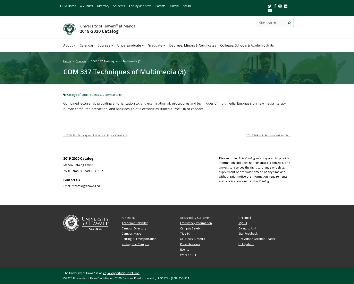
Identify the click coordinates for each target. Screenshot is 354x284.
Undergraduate (129, 45)
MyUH (187, 6)
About (68, 45)
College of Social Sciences (84, 95)
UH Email (244, 218)
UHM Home (68, 6)
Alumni (174, 6)
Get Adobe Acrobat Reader (256, 239)
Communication (113, 95)
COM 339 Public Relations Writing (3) (268, 135)
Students (119, 6)
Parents (160, 6)
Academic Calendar (135, 223)
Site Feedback (248, 233)
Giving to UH (247, 228)
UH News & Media (192, 239)
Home (67, 61)
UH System (246, 244)
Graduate (155, 45)
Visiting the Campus (135, 244)
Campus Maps (131, 233)
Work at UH (188, 255)
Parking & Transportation (139, 239)
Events (184, 249)
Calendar (86, 45)
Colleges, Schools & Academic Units (247, 45)
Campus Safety (190, 228)
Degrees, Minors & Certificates (192, 45)
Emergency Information (196, 223)
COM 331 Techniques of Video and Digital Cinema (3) (95, 135)
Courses (104, 45)
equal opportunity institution (121, 273)
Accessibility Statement (196, 218)
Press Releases (190, 244)
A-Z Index (86, 6)
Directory (103, 6)
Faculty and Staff (140, 6)
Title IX (184, 233)
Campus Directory (134, 228)
